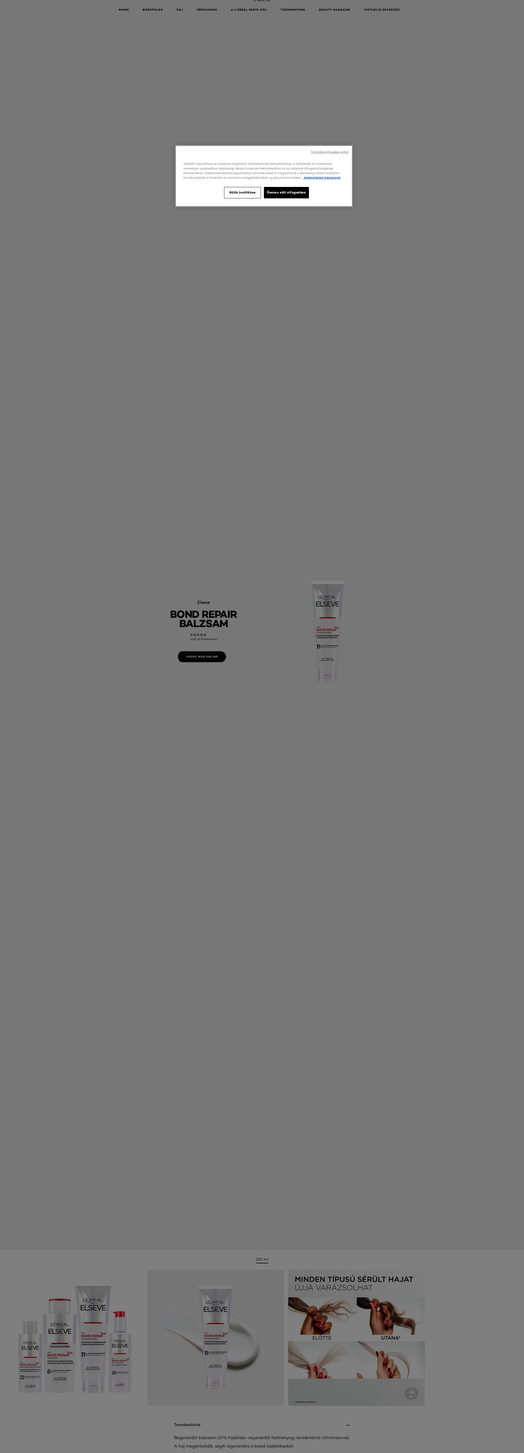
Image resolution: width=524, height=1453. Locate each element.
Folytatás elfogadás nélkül (330, 152)
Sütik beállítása (242, 192)
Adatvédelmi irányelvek (322, 178)
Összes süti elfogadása (286, 192)
